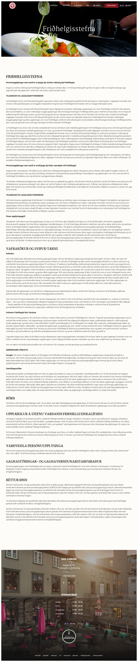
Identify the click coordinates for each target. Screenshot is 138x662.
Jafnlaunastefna (98, 655)
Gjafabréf (45, 655)
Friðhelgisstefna (85, 655)
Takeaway (66, 5)
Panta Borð (111, 5)
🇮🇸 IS (122, 6)
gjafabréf (78, 5)
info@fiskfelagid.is (69, 572)
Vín (87, 5)
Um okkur (96, 5)
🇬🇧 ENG (128, 6)
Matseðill (54, 5)
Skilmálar (75, 655)
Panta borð (67, 655)
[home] (12, 5)
